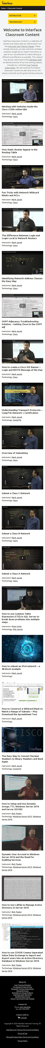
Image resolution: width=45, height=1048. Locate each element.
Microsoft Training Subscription (22, 989)
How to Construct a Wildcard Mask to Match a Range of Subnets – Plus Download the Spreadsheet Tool (22, 711)
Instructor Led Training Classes (21, 46)
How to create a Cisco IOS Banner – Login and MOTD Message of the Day (22, 368)
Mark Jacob (17, 113)
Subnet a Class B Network (16, 533)
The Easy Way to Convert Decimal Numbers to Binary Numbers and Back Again (22, 759)
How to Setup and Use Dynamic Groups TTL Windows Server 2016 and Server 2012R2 (20, 806)
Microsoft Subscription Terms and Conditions (22, 1037)
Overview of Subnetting (15, 453)
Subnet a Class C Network (16, 493)
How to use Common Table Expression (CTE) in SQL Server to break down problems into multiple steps (20, 617)
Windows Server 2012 (22, 816)
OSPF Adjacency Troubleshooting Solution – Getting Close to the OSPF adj (22, 324)
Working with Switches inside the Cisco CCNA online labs (20, 108)
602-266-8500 (25, 1007)
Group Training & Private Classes (22, 998)
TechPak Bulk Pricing (22, 996)
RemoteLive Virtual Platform (22, 992)
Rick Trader (17, 813)
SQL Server (18, 629)
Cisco (15, 116)
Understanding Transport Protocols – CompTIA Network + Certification (22, 411)
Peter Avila (16, 626)
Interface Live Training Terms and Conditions (22, 1029)
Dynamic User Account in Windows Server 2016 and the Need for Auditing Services (20, 857)
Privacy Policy (22, 1040)
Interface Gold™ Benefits (22, 994)
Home (3, 8)
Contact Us (22, 1004)
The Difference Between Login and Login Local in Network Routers (21, 237)
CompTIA (17, 420)
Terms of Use (22, 1033)
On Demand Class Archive (22, 987)
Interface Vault (35, 59)
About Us (22, 982)
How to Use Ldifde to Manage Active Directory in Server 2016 (22, 906)
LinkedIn (24, 1017)
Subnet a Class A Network (16, 573)
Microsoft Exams (22, 991)
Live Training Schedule (22, 985)
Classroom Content (14, 8)
